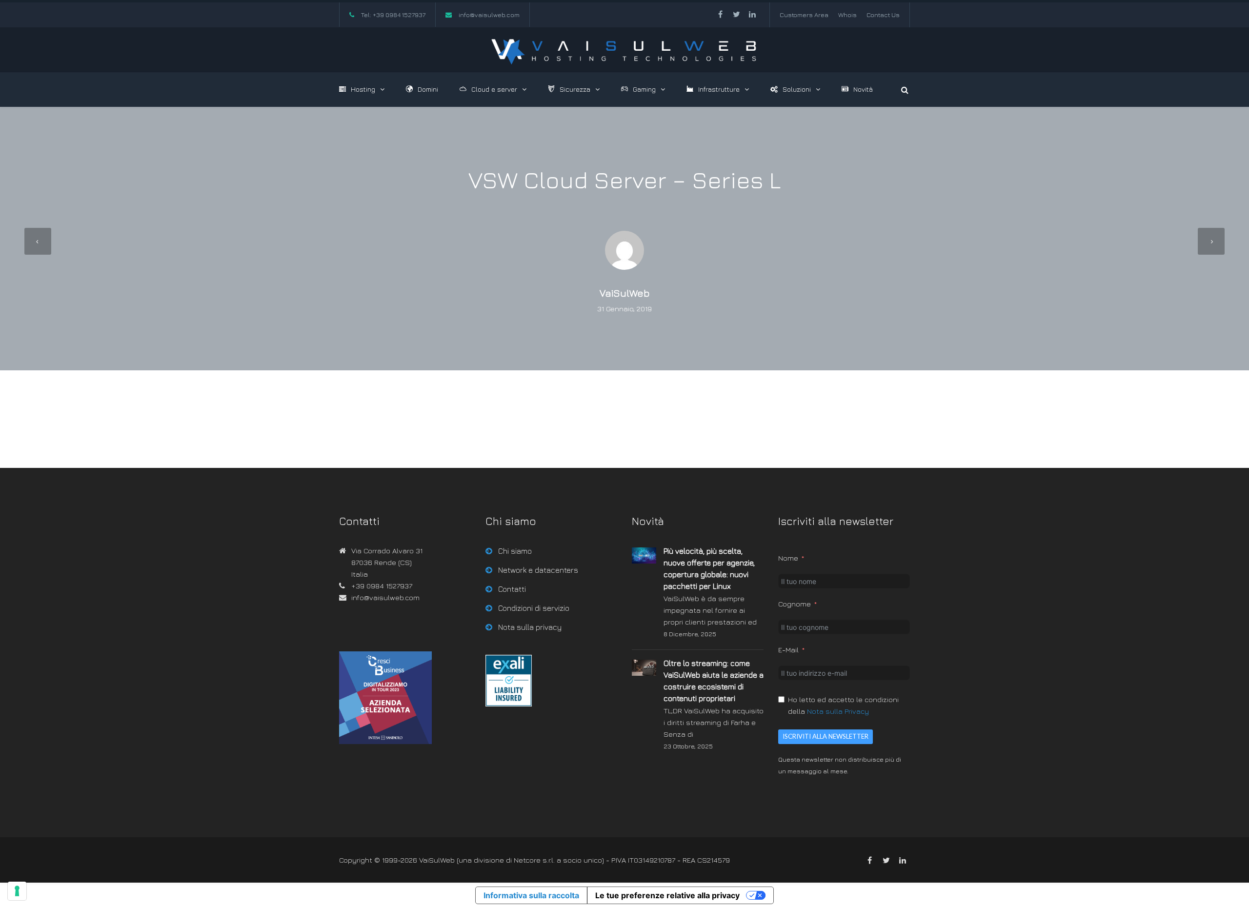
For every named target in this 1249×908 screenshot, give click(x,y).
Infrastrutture (719, 89)
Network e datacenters (538, 569)
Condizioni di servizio (533, 608)
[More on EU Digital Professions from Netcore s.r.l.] (508, 704)
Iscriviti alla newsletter (825, 736)
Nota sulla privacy (530, 627)
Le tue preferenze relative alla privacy (667, 895)
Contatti (512, 589)
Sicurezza (575, 89)
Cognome (794, 604)
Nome (788, 558)
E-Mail (788, 650)
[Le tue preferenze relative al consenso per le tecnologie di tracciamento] (17, 891)
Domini (428, 89)
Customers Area (804, 15)
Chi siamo (515, 550)
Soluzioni (797, 89)
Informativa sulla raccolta (531, 895)
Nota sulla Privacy (838, 711)
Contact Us (883, 15)
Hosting (363, 89)
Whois (847, 15)
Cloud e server (494, 89)
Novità (863, 89)
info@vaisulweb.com (489, 15)
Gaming (644, 89)
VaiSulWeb (625, 293)
